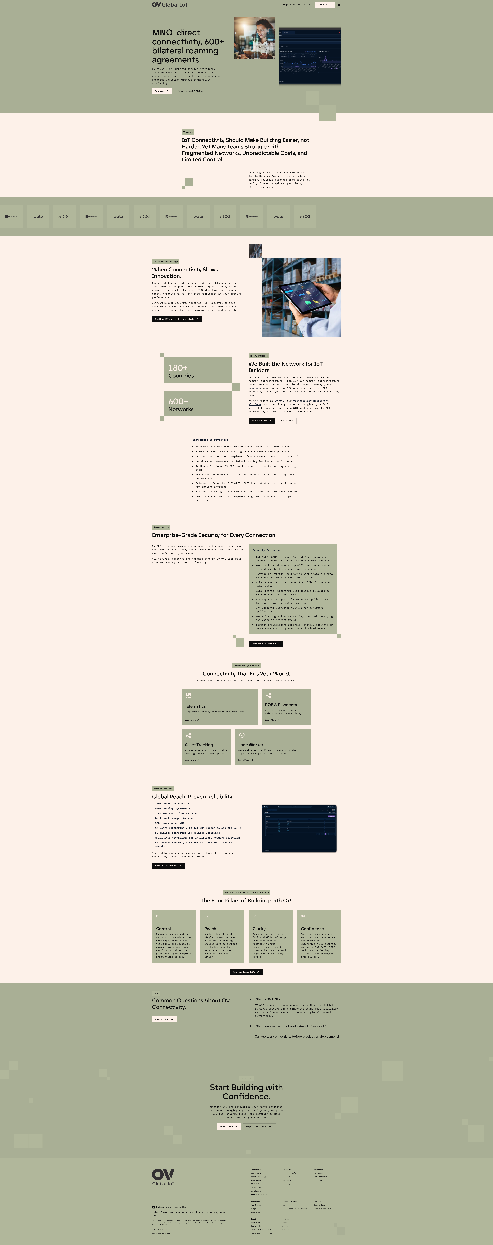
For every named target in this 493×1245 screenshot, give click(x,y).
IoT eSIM (286, 1180)
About (285, 1226)
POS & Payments (258, 1173)
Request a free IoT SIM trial (296, 4)
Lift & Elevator (259, 1195)
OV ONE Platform (290, 1173)
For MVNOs (318, 1173)
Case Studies (257, 1212)
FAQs (284, 1205)
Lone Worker (256, 1180)
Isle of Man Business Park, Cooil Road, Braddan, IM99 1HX (188, 1214)
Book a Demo (287, 420)
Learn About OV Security (264, 643)
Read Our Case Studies (166, 865)
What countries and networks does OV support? (290, 1026)
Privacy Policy (258, 1226)
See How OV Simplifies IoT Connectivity (174, 319)
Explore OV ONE (259, 420)
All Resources (257, 1205)
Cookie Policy (257, 1222)
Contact (286, 1229)
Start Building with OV (244, 972)
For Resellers (320, 1177)
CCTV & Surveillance (261, 1184)
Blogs (253, 1208)
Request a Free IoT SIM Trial (259, 1126)
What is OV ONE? (268, 999)
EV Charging (256, 1191)
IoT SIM (286, 1177)
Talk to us (322, 4)
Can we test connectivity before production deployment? (297, 1036)
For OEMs (318, 1180)
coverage (255, 388)
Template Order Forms (261, 1229)
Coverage (286, 1184)
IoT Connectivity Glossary (295, 1208)
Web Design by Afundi (161, 1234)
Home (284, 1222)
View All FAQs (162, 1019)
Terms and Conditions (261, 1233)
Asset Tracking (258, 1177)
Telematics (256, 1187)
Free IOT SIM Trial (323, 1208)
